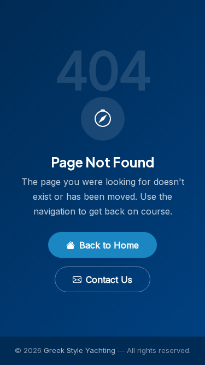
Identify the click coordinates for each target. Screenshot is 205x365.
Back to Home (109, 245)
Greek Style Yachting (79, 350)
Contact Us (109, 279)
